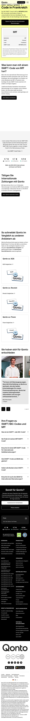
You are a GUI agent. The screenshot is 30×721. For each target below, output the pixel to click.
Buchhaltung (19, 543)
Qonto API (18, 634)
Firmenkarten (4, 599)
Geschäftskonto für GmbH (7, 573)
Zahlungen (3, 601)
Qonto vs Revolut (20, 567)
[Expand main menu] (28, 2)
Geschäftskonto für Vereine (7, 586)
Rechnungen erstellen (6, 597)
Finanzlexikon (19, 617)
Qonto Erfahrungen (20, 595)
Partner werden (19, 632)
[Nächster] (8, 409)
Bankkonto (4, 76)
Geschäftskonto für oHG (7, 584)
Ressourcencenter (20, 613)
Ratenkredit (4, 619)
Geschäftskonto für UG (6, 575)
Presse (17, 599)
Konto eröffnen (21, 2)
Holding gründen (5, 547)
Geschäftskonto (5, 92)
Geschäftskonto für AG (6, 580)
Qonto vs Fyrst (19, 563)
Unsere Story (19, 589)
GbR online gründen (5, 545)
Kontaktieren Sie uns (20, 591)
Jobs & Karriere (19, 597)
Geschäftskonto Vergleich (22, 561)
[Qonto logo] (4, 2)
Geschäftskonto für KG (6, 582)
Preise (4, 518)
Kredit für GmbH (5, 615)
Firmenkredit (4, 613)
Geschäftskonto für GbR (7, 577)
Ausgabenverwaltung (21, 549)
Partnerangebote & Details (22, 630)
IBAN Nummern (19, 578)
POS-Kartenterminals (6, 603)
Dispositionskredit (5, 617)
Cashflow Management (21, 551)
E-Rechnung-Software (21, 547)
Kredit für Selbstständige (7, 611)
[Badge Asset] (9, 662)
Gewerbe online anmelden (7, 551)
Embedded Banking (20, 553)
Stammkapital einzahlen (6, 553)
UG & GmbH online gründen (7, 543)
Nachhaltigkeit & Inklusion (22, 604)
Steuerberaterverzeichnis (22, 628)
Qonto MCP (18, 636)
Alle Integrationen (20, 626)
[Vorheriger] (3, 409)
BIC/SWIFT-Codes (20, 580)
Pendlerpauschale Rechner (22, 582)
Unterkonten (4, 595)
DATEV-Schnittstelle (21, 545)
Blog (17, 615)
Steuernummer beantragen (7, 549)
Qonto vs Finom (19, 565)
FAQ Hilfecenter (19, 611)
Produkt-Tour (19, 593)
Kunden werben (19, 601)
